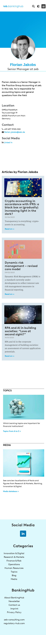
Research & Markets (14, 557)
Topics (14, 571)
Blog (14, 575)
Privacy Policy (14, 612)
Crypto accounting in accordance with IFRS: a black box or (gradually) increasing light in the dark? (22, 207)
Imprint (14, 608)
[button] (43, 6)
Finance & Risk (14, 560)
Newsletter (14, 601)
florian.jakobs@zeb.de (14, 132)
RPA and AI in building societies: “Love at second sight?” (20, 331)
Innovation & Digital (14, 553)
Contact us (14, 605)
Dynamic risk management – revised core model (21, 266)
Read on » (9, 229)
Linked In (8, 142)
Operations (14, 564)
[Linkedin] (23, 534)
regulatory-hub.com (14, 623)
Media (14, 579)
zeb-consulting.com (14, 619)
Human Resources (14, 568)
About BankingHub (14, 597)
